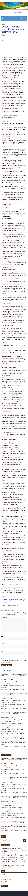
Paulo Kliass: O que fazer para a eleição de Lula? (12, 704)
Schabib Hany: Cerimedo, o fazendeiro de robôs (12, 685)
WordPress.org (4, 881)
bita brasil (15, 12)
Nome (3, 636)
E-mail (3, 644)
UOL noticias (5, 596)
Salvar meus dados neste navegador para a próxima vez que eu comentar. (13, 661)
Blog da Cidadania (13, 605)
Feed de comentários (6, 879)
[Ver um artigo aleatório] (25, 18)
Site (2, 651)
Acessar (3, 874)
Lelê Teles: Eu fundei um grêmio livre (10, 723)
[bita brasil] (14, 2)
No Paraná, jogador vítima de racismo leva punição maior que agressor (14, 850)
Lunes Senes (11, 33)
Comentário (4, 617)
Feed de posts (4, 877)
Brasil (3, 24)
